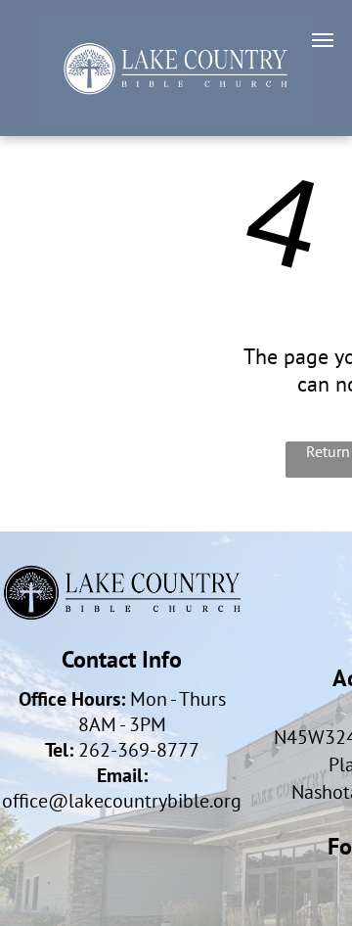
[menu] (322, 40)
